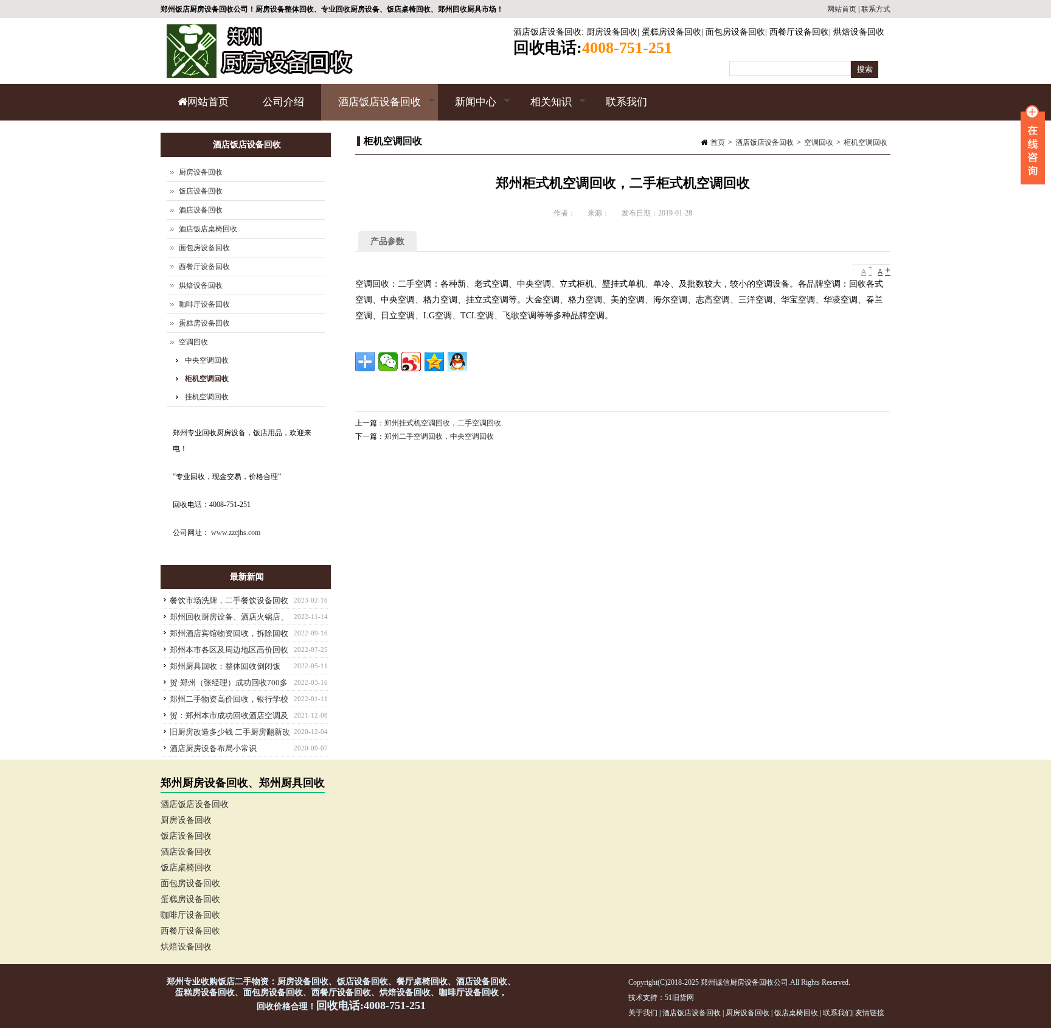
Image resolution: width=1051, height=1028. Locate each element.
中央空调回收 (207, 360)
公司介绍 (283, 102)
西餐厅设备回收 (799, 32)
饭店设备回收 (201, 191)
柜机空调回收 (865, 142)
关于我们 (642, 1013)
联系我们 (626, 102)
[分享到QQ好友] (457, 361)
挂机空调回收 (207, 397)
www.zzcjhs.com (235, 532)
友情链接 (869, 1013)
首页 (717, 142)
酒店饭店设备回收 (547, 32)
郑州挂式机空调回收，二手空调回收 (442, 423)
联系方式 (875, 9)
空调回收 (818, 142)
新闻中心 (467, 108)
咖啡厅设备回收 (204, 304)
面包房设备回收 (735, 32)
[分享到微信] (388, 361)
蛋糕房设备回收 (671, 32)
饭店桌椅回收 (186, 867)
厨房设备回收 (611, 32)
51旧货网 (679, 997)
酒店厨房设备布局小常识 (213, 748)
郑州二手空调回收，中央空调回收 (439, 436)
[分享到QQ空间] (434, 361)
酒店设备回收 (201, 210)
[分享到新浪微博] (411, 361)
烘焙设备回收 (858, 32)
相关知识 (542, 108)
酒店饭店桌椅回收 (208, 229)
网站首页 (841, 9)
